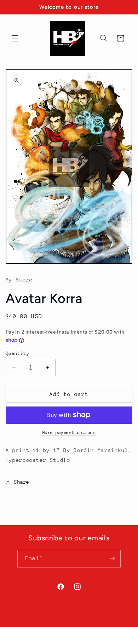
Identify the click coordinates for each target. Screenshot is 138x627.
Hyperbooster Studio (54, 622)
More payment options (69, 432)
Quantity (17, 353)
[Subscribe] (112, 558)
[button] (15, 38)
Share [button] (21, 482)
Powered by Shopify (107, 622)
